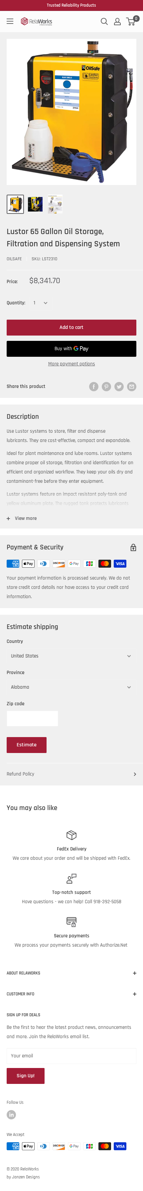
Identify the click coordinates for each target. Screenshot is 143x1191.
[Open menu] (10, 21)
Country (15, 641)
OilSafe (14, 259)
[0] (131, 22)
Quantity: (16, 303)
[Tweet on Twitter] (119, 386)
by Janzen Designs (23, 1177)
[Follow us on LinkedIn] (11, 1114)
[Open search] (104, 21)
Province (15, 672)
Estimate (27, 744)
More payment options (71, 364)
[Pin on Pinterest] (106, 386)
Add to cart (71, 327)
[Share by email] (131, 386)
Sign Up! (26, 1075)
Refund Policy (20, 774)
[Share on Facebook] (93, 386)
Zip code (15, 704)
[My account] (117, 21)
